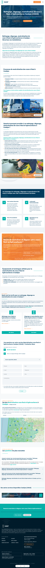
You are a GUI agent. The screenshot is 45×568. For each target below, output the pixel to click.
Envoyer (21, 391)
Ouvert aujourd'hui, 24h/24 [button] (28, 255)
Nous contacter (28, 115)
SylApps (33, 563)
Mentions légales (14, 563)
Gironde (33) (16, 409)
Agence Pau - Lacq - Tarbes (29, 553)
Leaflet (43, 441)
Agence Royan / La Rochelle (8, 557)
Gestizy (28, 563)
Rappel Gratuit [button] (17, 21)
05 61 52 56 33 (28, 21)
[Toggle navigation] (42, 2)
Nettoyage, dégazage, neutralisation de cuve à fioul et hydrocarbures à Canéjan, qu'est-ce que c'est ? (21, 479)
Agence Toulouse (5, 553)
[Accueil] (5, 2)
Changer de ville (12, 404)
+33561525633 (33, 463)
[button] (37, 2)
